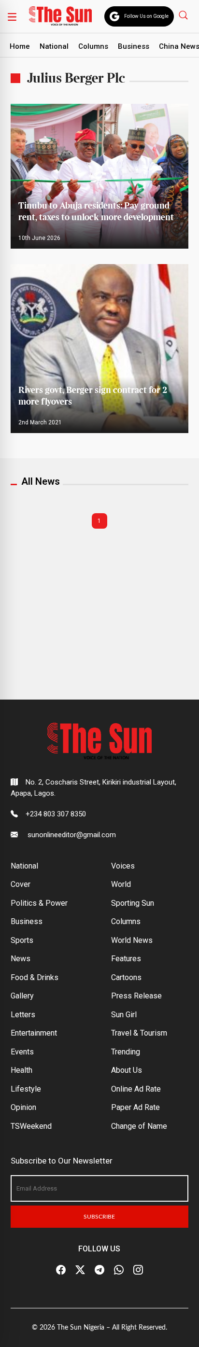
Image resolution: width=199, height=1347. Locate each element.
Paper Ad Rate (135, 1107)
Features (126, 958)
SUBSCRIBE (99, 1217)
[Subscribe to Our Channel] (99, 1270)
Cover (20, 884)
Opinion (23, 1107)
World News (132, 940)
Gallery (22, 995)
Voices (123, 865)
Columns (93, 46)
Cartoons (126, 977)
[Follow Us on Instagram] (138, 1270)
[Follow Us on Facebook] (61, 1270)
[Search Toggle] (184, 14)
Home (20, 46)
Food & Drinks (34, 977)
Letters (23, 1014)
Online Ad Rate (136, 1089)
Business (133, 46)
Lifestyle (26, 1089)
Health (21, 1070)
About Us (126, 1070)
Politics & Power (39, 903)
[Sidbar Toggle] (12, 16)
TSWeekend (31, 1126)
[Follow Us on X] (80, 1270)
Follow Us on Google (146, 16)
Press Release (136, 995)
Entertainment (34, 1033)
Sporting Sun (132, 903)
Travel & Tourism (139, 1033)
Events (22, 1051)
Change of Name (139, 1126)
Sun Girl (124, 1014)
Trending (125, 1051)
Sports (22, 940)
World (121, 884)
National (54, 46)
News (20, 958)
